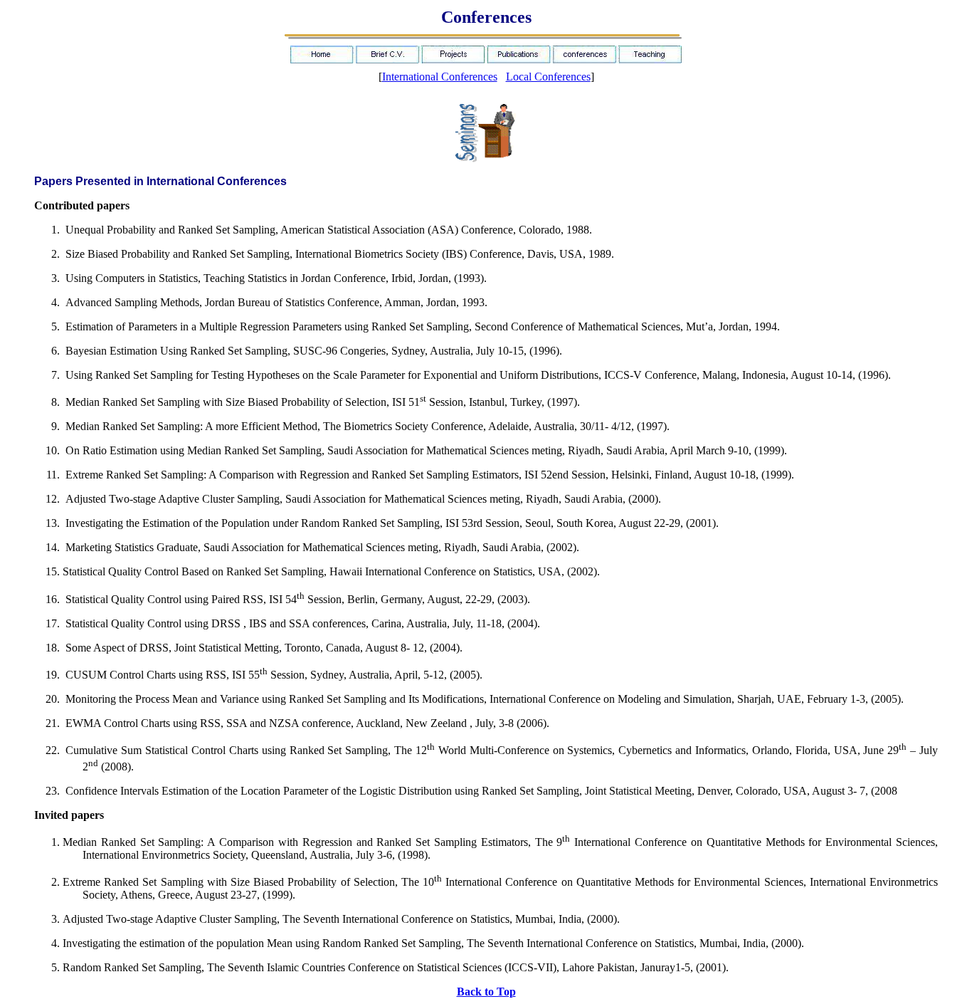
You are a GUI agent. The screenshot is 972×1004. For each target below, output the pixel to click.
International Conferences (439, 76)
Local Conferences (548, 76)
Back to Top (486, 991)
